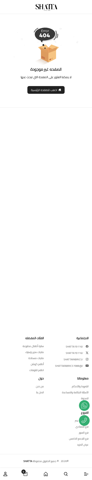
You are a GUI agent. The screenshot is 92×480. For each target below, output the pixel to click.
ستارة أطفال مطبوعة (33, 346)
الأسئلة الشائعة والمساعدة (75, 392)
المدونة (85, 398)
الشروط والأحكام (80, 386)
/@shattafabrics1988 (69, 366)
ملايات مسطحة (36, 358)
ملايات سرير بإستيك (34, 352)
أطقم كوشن (37, 364)
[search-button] (66, 474)
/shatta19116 (74, 346)
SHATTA (27, 461)
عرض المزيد (83, 444)
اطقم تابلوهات (36, 370)
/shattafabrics (73, 359)
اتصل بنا (40, 392)
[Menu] (86, 474)
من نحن (40, 386)
